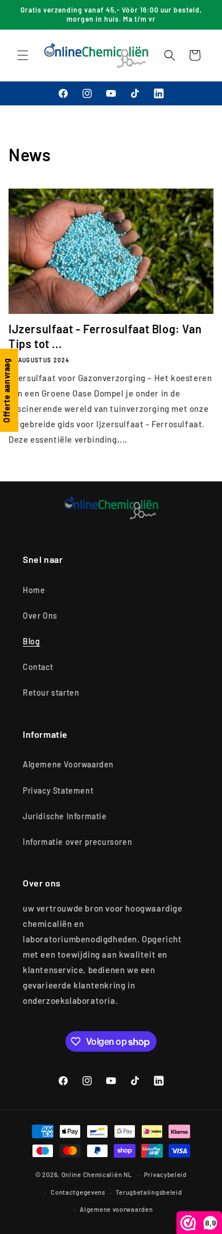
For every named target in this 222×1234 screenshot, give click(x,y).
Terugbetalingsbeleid (149, 1192)
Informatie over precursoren (77, 842)
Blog (31, 641)
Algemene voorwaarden (116, 1209)
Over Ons (40, 615)
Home (34, 590)
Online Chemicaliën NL (96, 1174)
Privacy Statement (58, 790)
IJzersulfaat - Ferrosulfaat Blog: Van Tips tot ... (105, 336)
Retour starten (51, 692)
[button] (22, 55)
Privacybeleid (165, 1174)
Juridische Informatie (65, 816)
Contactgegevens (78, 1192)
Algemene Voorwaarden (68, 764)
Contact (38, 667)
